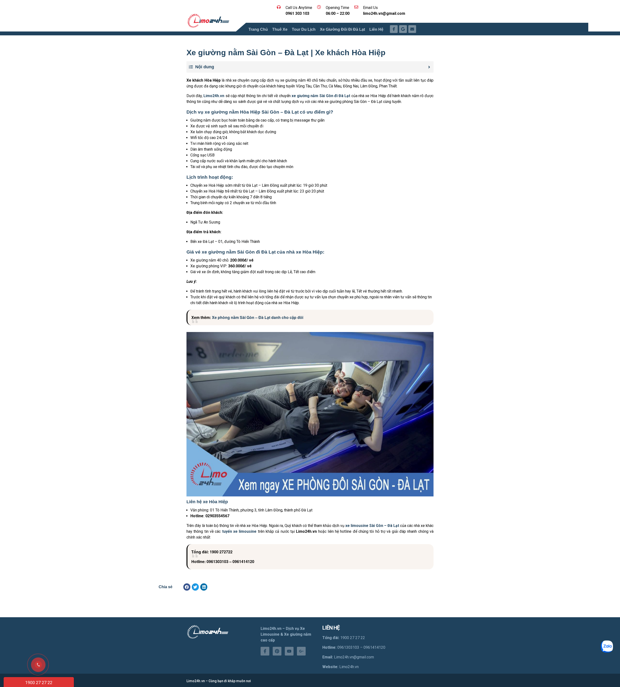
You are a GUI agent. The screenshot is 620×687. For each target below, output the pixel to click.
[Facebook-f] (265, 651)
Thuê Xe (279, 29)
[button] (186, 586)
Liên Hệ (376, 29)
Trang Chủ (258, 29)
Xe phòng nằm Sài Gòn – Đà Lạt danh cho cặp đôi (257, 317)
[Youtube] (289, 651)
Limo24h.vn (349, 666)
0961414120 (374, 647)
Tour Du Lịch (304, 29)
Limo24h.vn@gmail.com (354, 657)
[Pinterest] (277, 651)
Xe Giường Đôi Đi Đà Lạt (342, 29)
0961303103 (348, 647)
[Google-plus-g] (301, 651)
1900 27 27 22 (38, 682)
